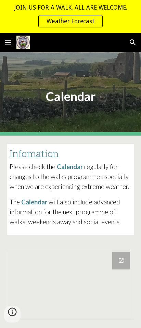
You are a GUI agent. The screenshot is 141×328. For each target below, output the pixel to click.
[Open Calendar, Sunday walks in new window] (121, 260)
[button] (8, 42)
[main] (70, 93)
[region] (70, 16)
